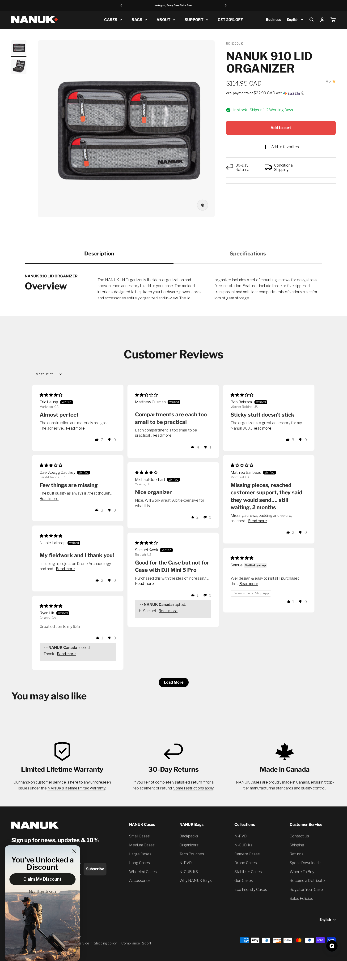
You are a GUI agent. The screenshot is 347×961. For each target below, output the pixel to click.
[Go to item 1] (18, 48)
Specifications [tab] (248, 253)
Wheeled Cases (143, 872)
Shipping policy (105, 943)
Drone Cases (245, 863)
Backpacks (188, 836)
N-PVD (185, 863)
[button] (281, 93)
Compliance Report (136, 943)
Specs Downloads (305, 863)
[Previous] (121, 5)
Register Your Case (306, 889)
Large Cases (140, 854)
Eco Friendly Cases (250, 889)
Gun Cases (243, 880)
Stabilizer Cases (248, 872)
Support (194, 19)
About (163, 19)
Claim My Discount (42, 879)
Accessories (140, 880)
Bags (136, 19)
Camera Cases (247, 854)
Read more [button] (75, 428)
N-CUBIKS (188, 872)
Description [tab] (99, 253)
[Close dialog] (74, 851)
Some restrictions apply (193, 788)
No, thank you (42, 892)
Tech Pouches (191, 854)
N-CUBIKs (243, 845)
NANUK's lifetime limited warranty (76, 788)
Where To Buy (302, 872)
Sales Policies (301, 898)
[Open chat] (332, 946)
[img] (51, 395)
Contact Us (299, 836)
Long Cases (139, 863)
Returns (296, 854)
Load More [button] (173, 682)
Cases (110, 19)
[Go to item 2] (18, 67)
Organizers (189, 845)
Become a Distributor (308, 880)
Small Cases (139, 836)
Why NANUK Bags (195, 880)
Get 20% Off (230, 19)
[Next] (226, 5)
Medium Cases (142, 845)
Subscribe (95, 869)
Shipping (297, 845)
